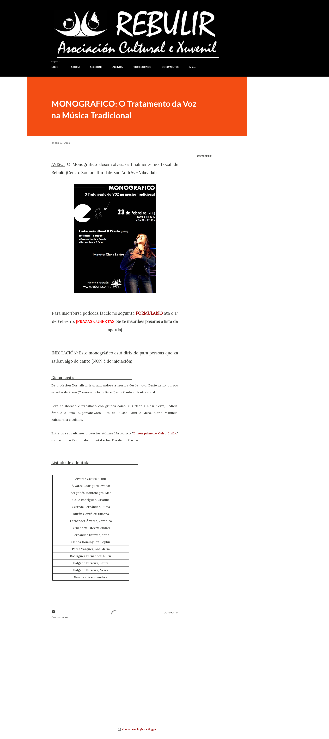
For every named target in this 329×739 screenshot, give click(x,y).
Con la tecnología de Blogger (139, 729)
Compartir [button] (204, 156)
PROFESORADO (142, 66)
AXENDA (117, 66)
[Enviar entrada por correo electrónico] (53, 612)
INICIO (54, 66)
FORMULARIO (149, 313)
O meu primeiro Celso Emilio (155, 433)
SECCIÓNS (96, 66)
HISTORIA (74, 66)
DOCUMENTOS (170, 66)
